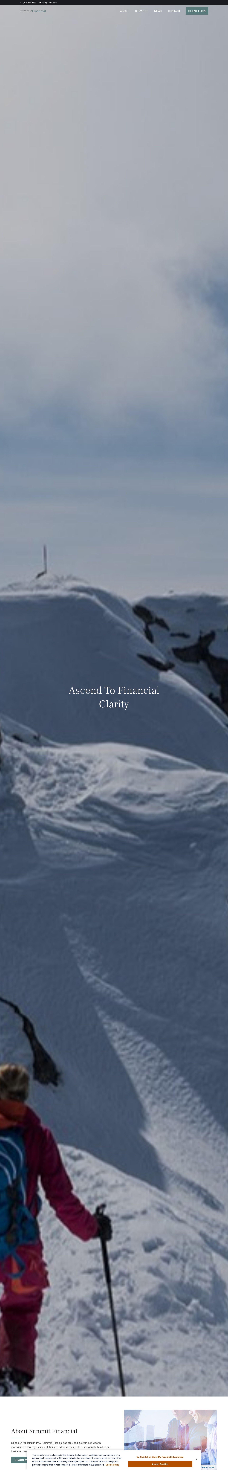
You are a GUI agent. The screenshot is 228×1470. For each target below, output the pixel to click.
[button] (124, 11)
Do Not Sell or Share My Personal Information (160, 1457)
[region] (114, 1460)
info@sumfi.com (49, 3)
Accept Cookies (160, 1464)
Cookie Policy (112, 1464)
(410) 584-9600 (29, 3)
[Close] (197, 1460)
